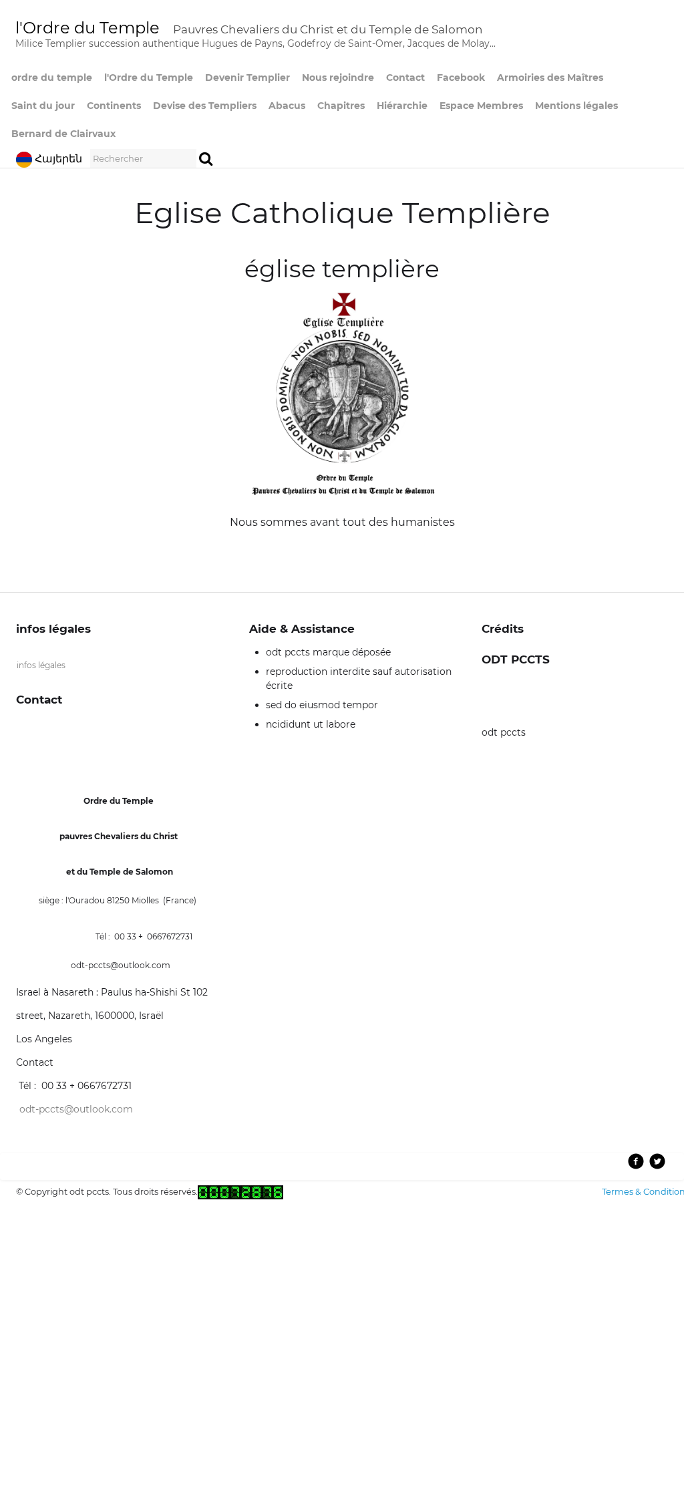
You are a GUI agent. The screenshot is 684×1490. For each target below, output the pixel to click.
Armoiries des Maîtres (550, 77)
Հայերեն (60, 158)
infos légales (41, 665)
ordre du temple (51, 77)
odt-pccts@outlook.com (76, 1109)
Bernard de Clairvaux (63, 134)
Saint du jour (43, 106)
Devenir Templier (247, 77)
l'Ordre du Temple (148, 77)
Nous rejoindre (338, 77)
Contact (405, 77)
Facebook (461, 77)
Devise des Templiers (204, 106)
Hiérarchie (402, 106)
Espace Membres (481, 106)
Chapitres (341, 106)
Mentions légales (576, 106)
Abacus (287, 106)
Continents (114, 106)
